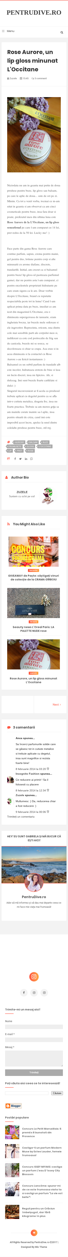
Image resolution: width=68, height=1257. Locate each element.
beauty (33, 622)
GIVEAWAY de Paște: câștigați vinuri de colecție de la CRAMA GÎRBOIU (33, 577)
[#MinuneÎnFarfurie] (28, 913)
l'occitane (45, 446)
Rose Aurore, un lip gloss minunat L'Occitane (33, 680)
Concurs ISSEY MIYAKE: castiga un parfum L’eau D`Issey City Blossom (42, 1170)
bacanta (33, 570)
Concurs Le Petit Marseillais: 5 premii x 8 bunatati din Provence (41, 1132)
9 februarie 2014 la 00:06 (31, 811)
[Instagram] (23, 913)
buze (45, 442)
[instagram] (34, 993)
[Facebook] (45, 913)
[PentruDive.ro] (39, 913)
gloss (30, 446)
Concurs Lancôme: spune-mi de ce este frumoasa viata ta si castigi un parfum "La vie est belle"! (42, 1191)
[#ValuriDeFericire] (34, 913)
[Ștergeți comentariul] (48, 768)
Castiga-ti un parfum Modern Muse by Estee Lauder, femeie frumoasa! (42, 1151)
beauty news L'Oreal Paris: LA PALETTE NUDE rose (33, 629)
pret (19, 451)
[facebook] (24, 993)
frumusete (14, 446)
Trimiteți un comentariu (21, 816)
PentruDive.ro (34, 12)
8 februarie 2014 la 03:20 (31, 768)
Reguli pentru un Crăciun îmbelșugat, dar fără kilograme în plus (38, 1212)
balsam (33, 442)
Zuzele (20, 795)
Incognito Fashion (28, 773)
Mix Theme (41, 1247)
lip (10, 451)
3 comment (40, 78)
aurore (19, 442)
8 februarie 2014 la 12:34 (31, 790)
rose (30, 451)
